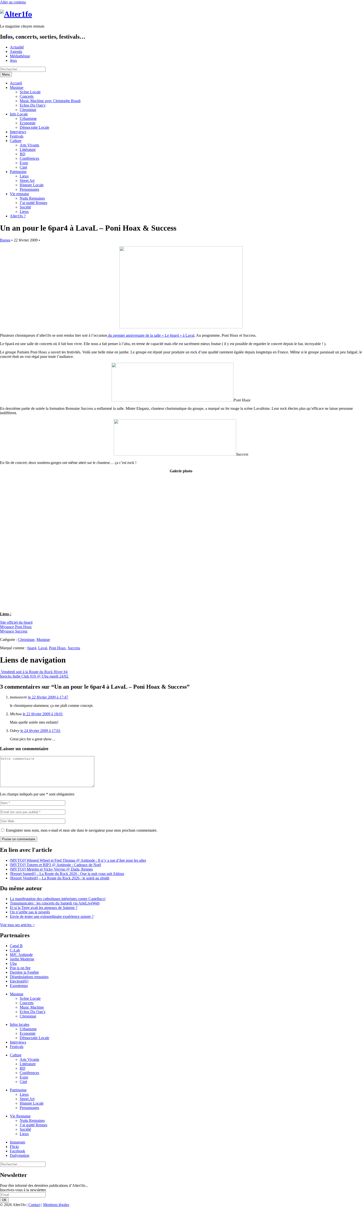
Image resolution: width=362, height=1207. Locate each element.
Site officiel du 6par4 (16, 622)
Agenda (16, 51)
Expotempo (19, 986)
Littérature (28, 149)
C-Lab (15, 950)
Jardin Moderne (22, 959)
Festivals (16, 136)
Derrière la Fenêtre (24, 972)
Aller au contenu (13, 2)
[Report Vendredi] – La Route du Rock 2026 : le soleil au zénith (59, 878)
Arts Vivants (29, 145)
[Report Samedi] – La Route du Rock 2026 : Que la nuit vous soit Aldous (67, 874)
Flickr (14, 1146)
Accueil (16, 83)
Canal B (16, 946)
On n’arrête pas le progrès (30, 912)
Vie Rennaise (20, 1116)
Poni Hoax (57, 648)
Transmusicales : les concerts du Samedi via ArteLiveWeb (54, 903)
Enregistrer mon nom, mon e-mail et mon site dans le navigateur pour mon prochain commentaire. (81, 830)
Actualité (17, 47)
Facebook (17, 1151)
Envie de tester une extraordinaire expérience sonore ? (52, 916)
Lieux (24, 176)
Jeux (13, 60)
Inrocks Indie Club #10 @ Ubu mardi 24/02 (34, 676)
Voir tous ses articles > (17, 925)
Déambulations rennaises (29, 977)
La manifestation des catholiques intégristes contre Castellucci (57, 899)
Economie (27, 123)
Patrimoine (18, 172)
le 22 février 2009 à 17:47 (48, 697)
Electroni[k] (19, 981)
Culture (15, 141)
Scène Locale (30, 92)
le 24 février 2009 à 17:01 (40, 731)
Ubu (13, 963)
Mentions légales (56, 1205)
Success (74, 648)
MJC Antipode (21, 955)
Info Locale (19, 114)
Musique (16, 87)
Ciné (23, 167)
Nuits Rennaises (32, 198)
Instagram (17, 1142)
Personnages (29, 189)
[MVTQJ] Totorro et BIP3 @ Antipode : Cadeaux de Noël (55, 865)
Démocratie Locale (34, 127)
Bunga (5, 240)
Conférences (29, 158)
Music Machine (32, 1007)
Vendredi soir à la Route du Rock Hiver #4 (33, 672)
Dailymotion (19, 1155)
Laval (42, 648)
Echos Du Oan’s (32, 105)
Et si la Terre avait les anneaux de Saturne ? (43, 907)
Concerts (26, 96)
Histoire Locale (32, 185)
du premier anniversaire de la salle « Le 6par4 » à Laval (150, 335)
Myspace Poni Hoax (16, 627)
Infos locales (19, 1024)
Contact (34, 1205)
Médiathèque (20, 56)
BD (22, 154)
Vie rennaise (19, 194)
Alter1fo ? (18, 216)
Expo (24, 163)
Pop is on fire (20, 968)
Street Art (27, 180)
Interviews (18, 132)
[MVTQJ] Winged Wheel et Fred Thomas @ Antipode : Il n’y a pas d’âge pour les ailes (78, 860)
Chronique (28, 110)
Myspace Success (13, 631)
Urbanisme (28, 118)
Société (25, 207)
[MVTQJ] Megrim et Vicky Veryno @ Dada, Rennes (51, 869)
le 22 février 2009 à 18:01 (43, 714)
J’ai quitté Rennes (33, 203)
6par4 (31, 648)
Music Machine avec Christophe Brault (50, 101)
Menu (6, 74)
